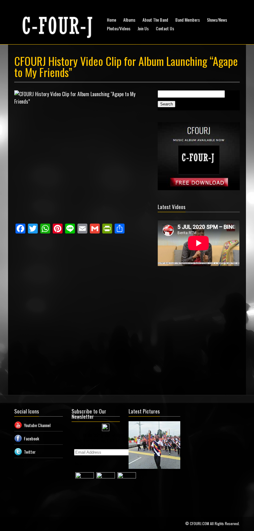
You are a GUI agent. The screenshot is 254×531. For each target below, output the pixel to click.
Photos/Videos (118, 28)
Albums (129, 19)
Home (111, 19)
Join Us (143, 28)
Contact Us (165, 28)
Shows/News (217, 19)
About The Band (155, 19)
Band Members (187, 19)
